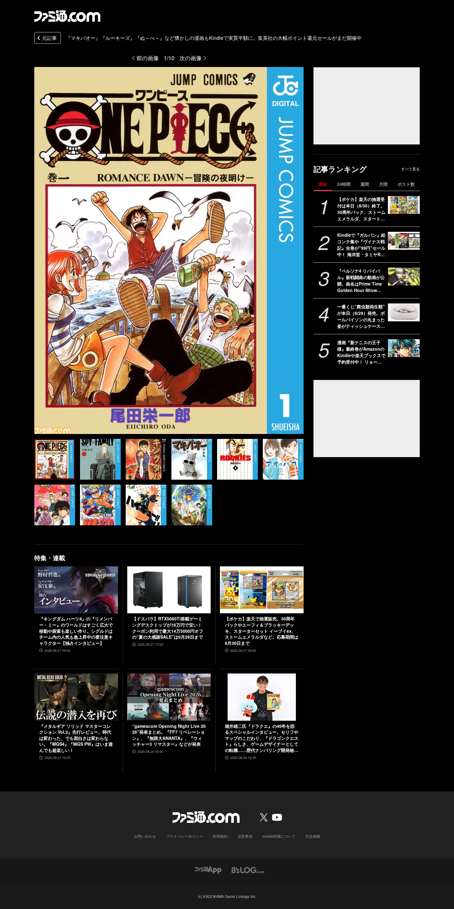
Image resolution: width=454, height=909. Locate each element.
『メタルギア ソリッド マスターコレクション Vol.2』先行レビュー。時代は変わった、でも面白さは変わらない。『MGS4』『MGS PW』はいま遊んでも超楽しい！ (76, 738)
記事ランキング (340, 169)
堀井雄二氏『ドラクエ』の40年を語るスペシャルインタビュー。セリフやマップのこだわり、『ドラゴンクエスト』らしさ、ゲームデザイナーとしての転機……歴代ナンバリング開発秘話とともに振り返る (261, 738)
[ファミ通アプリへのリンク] (208, 869)
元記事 (49, 37)
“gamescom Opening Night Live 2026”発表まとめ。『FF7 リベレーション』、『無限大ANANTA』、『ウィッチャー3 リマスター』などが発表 (169, 735)
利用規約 (220, 836)
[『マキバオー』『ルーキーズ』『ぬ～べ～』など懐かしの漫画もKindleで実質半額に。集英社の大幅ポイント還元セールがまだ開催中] (55, 459)
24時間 (344, 184)
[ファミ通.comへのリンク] (67, 16)
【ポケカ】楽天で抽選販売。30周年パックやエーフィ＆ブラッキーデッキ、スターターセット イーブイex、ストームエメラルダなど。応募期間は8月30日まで (261, 631)
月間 (383, 184)
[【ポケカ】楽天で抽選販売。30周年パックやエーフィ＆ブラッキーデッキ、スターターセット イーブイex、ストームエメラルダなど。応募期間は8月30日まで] (262, 589)
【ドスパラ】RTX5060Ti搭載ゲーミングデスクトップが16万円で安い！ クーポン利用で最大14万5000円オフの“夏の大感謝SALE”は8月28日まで (167, 628)
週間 (364, 184)
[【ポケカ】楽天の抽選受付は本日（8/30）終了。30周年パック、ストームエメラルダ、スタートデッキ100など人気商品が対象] (404, 205)
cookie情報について (279, 836)
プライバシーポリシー (184, 836)
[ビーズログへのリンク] (248, 869)
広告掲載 (312, 836)
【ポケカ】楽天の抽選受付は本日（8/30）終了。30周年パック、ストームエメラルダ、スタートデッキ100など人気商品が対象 (361, 209)
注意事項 (245, 836)
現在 (322, 184)
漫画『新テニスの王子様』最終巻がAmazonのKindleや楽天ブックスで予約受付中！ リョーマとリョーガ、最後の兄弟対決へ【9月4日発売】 (361, 352)
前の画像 (148, 58)
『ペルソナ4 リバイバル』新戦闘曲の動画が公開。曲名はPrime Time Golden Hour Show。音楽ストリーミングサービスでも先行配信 (361, 281)
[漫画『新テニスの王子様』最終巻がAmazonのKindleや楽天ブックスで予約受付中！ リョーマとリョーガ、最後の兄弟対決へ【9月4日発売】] (404, 348)
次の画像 (190, 58)
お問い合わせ (145, 836)
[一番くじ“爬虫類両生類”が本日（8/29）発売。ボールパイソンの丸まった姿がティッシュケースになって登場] (404, 312)
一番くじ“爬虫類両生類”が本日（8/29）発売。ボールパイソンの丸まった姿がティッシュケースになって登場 (361, 316)
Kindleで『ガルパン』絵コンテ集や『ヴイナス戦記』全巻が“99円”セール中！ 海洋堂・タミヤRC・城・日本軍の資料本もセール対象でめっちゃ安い (361, 245)
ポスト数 (406, 184)
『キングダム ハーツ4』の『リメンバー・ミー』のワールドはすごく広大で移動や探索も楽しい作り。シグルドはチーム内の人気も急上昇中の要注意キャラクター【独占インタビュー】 (76, 631)
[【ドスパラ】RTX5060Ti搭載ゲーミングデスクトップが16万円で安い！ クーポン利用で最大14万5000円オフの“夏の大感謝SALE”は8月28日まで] (169, 589)
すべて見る (410, 169)
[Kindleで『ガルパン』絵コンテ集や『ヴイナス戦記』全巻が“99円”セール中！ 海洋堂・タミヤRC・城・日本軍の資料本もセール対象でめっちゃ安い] (404, 241)
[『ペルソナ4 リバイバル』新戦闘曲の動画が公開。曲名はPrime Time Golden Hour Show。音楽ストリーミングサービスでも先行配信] (404, 277)
